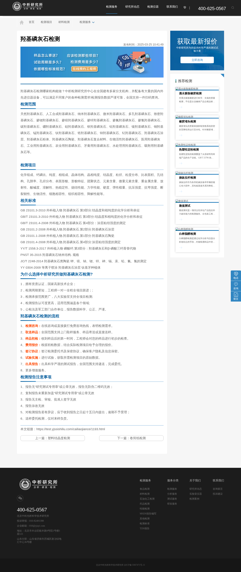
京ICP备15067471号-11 (134, 565)
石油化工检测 (147, 498)
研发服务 (172, 503)
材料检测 (64, 21)
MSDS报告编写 (148, 513)
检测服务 (111, 6)
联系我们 (172, 6)
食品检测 (145, 489)
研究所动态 (132, 6)
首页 (31, 21)
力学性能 (93, 187)
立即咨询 (197, 59)
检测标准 (145, 523)
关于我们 (195, 480)
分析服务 (172, 493)
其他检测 (145, 518)
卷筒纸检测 (138, 438)
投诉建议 (218, 493)
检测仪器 (153, 6)
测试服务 (172, 498)
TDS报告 (144, 528)
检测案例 (194, 498)
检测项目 (46, 21)
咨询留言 (218, 488)
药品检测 (145, 503)
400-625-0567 (212, 8)
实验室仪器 (195, 494)
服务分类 (173, 480)
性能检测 (145, 508)
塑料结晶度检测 (59, 438)
